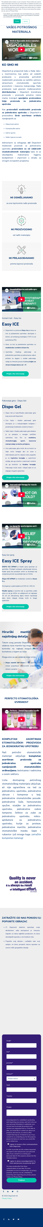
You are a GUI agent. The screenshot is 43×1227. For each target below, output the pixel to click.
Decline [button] (26, 21)
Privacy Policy (7, 1198)
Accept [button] (17, 21)
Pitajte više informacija (15, 374)
